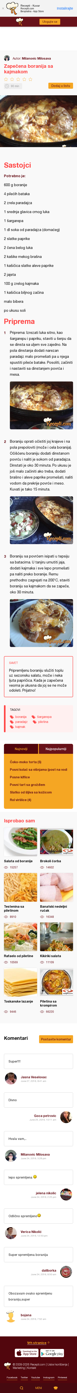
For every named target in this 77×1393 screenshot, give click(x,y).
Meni (38, 1388)
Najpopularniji (56, 749)
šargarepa (44, 717)
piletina (43, 722)
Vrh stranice (36, 1343)
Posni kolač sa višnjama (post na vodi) (38, 769)
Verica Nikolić (31, 1232)
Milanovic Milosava (36, 58)
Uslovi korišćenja (57, 1364)
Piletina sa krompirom (56, 991)
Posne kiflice (20, 777)
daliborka (49, 1270)
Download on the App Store (26, 1353)
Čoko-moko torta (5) (25, 762)
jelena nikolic (46, 1193)
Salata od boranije (20, 848)
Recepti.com (7, 1366)
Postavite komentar (56, 1039)
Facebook (12, 1377)
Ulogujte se (49, 21)
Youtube (35, 1377)
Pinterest (62, 1377)
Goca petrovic (45, 1116)
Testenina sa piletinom (20, 896)
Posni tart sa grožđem (27, 784)
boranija (20, 717)
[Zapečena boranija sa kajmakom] (41, 405)
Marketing (19, 1367)
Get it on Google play (52, 1353)
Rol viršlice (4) (20, 800)
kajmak (20, 726)
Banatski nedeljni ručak (56, 896)
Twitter (24, 1377)
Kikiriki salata (56, 943)
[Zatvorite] (3, 8)
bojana (26, 1315)
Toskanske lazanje (20, 991)
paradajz (21, 722)
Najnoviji (21, 749)
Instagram (48, 1377)
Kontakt (31, 1367)
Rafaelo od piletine (20, 943)
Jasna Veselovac (34, 1077)
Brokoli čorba (56, 848)
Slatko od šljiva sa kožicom (31, 792)
